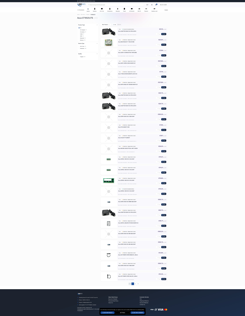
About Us (110, 302)
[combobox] (115, 4)
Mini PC (139, 11)
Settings (122, 312)
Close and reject (107, 312)
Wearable (118, 11)
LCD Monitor (131, 11)
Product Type (81, 24)
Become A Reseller (112, 299)
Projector (146, 11)
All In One (102, 11)
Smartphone (109, 11)
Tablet (124, 11)
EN (147, 4)
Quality (80, 53)
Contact (166, 10)
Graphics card (154, 11)
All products (81, 9)
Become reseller (163, 4)
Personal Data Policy (113, 300)
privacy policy (141, 309)
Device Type (81, 43)
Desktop (94, 11)
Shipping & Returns (144, 300)
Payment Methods (144, 302)
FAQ (141, 299)
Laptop (88, 11)
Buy (164, 34)
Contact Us (142, 304)
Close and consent (137, 312)
